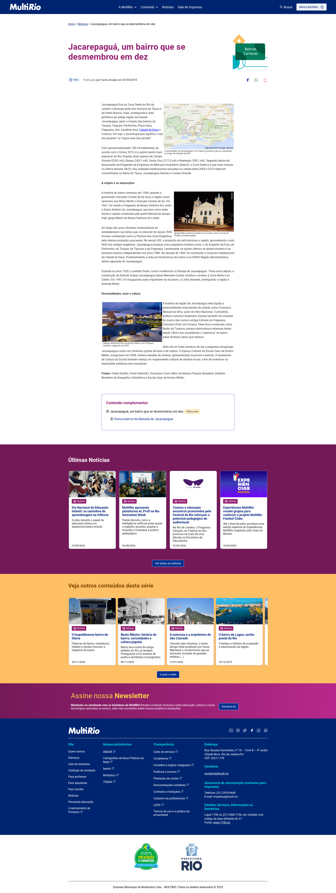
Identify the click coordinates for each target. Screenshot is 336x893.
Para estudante (77, 783)
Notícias (168, 7)
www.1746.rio (221, 822)
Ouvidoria (211, 766)
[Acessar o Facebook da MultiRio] (252, 730)
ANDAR (108, 752)
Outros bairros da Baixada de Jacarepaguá (143, 419)
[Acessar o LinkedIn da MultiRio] (266, 730)
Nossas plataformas (117, 744)
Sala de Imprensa (190, 7)
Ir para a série (168, 674)
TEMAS (108, 782)
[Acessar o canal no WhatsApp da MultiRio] (259, 730)
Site (71, 744)
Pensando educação (80, 802)
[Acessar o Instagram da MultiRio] (238, 730)
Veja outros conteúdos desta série (110, 585)
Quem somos (76, 751)
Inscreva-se (229, 706)
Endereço (211, 744)
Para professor (77, 776)
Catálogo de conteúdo (81, 770)
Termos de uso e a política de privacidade (171, 813)
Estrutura (73, 757)
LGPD (157, 805)
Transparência (163, 744)
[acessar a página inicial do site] (25, 7)
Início (71, 24)
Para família (75, 789)
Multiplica (109, 775)
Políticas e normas (165, 771)
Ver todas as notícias (168, 563)
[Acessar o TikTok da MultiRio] (245, 730)
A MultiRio (126, 7)
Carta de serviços (164, 752)
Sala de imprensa (79, 764)
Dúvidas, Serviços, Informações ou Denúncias (228, 807)
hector (107, 768)
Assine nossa (110, 696)
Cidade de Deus (149, 129)
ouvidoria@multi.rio (216, 773)
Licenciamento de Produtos (79, 810)
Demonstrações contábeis (169, 785)
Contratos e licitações (167, 791)
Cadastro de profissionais (169, 798)
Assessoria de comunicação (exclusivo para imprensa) (235, 785)
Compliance (161, 758)
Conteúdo (147, 7)
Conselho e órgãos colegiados (172, 765)
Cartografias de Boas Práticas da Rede (123, 760)
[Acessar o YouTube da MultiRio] (231, 730)
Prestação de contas (166, 778)
